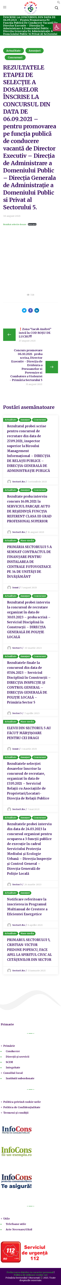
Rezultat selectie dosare (14, 224)
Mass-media (27, 540)
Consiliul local (13, 1072)
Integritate (13, 1067)
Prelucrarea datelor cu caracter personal (30, 1272)
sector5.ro (18, 481)
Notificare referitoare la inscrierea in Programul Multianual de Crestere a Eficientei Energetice (27, 906)
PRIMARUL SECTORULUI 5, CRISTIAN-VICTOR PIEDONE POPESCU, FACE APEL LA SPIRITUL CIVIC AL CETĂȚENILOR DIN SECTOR (29, 950)
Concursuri (15, 57)
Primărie (9, 1045)
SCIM (9, 1062)
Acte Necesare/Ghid (19, 1229)
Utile (6, 1218)
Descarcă (32, 224)
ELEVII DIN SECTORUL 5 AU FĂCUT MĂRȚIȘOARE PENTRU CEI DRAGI (29, 733)
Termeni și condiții (15, 1112)
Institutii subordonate (20, 1078)
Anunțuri (35, 50)
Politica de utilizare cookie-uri (30, 1275)
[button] (58, 2)
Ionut (15, 587)
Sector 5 (17, 648)
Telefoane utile (16, 1224)
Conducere (13, 1051)
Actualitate (13, 50)
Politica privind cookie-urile (22, 1101)
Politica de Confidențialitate (21, 1107)
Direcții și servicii (17, 1056)
